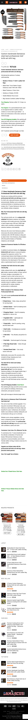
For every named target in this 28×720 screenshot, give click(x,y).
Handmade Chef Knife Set (7, 148)
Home (2, 49)
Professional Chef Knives (18, 148)
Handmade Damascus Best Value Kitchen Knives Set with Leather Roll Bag (21, 527)
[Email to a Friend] (11, 169)
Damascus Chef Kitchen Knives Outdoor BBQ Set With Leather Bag (7, 527)
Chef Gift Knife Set (8, 147)
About (8, 711)
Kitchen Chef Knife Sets (20, 144)
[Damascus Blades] (9, 160)
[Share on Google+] (16, 169)
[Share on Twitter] (8, 169)
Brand (3, 185)
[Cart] (25, 2)
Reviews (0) (5, 188)
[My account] (20, 2)
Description (5, 180)
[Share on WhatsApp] (2, 169)
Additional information (8, 183)
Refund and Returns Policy (14, 713)
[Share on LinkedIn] (19, 169)
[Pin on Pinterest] (14, 169)
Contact (13, 711)
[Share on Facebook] (5, 169)
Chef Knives (9, 143)
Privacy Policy (20, 711)
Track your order (14, 712)
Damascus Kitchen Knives (18, 147)
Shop (7, 49)
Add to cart (15, 135)
